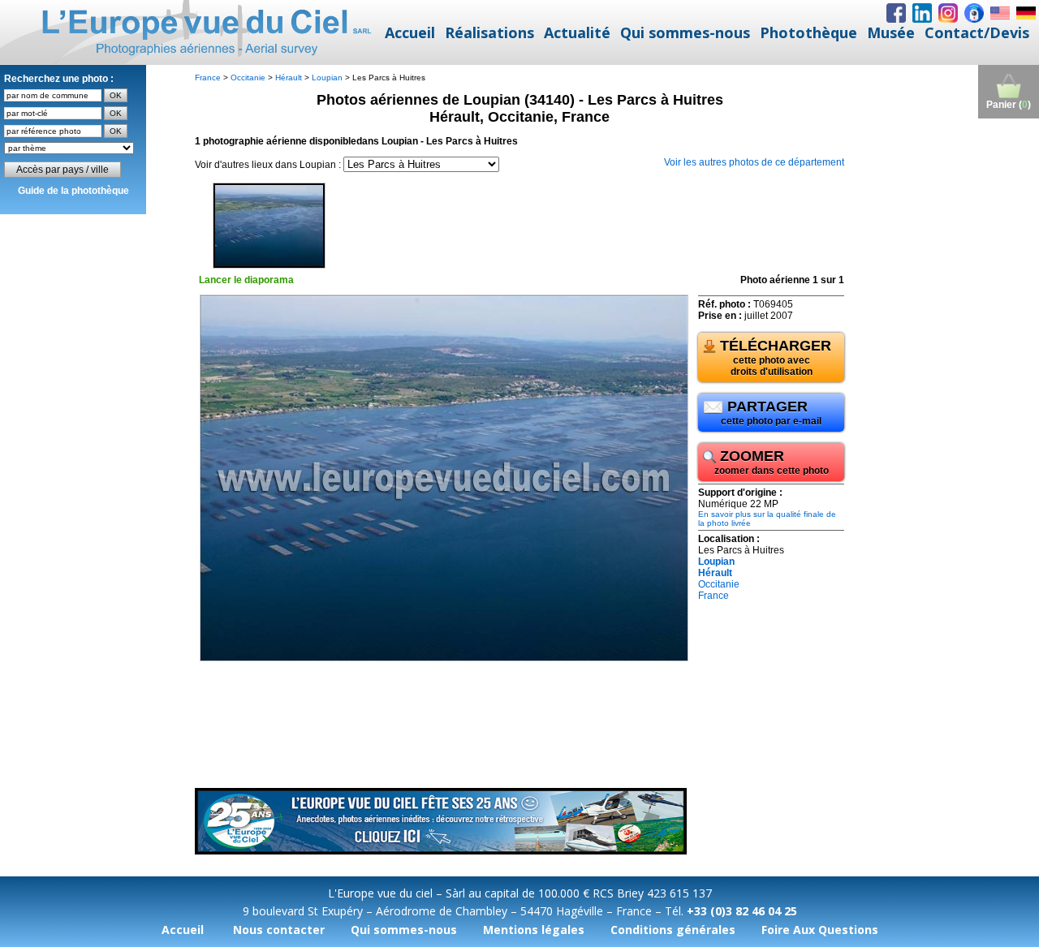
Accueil (410, 32)
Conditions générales (672, 929)
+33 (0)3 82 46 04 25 (742, 911)
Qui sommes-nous (685, 32)
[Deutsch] (1026, 13)
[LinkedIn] (922, 13)
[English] (1000, 13)
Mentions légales (533, 929)
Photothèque (808, 32)
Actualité (577, 32)
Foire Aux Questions (819, 929)
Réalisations (489, 32)
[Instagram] (948, 13)
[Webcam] (974, 13)
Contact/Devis (977, 32)
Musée (891, 32)
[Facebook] (896, 13)
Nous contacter (279, 929)
